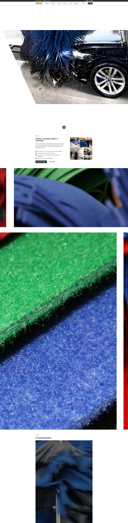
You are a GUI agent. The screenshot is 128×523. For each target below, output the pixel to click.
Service (64, 3)
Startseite (47, 3)
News (71, 3)
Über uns (59, 3)
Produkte (52, 3)
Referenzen (76, 3)
